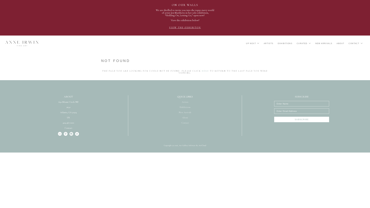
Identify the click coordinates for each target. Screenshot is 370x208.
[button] (252, 43)
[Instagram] (72, 134)
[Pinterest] (66, 134)
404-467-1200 (68, 123)
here (205, 71)
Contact (68, 128)
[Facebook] (77, 134)
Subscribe (302, 119)
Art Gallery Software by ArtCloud (192, 145)
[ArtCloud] (60, 134)
